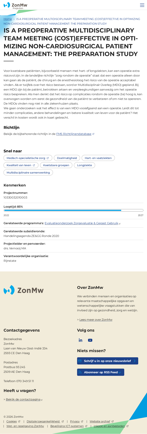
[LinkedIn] (80, 340)
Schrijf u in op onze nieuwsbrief (107, 361)
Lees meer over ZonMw (95, 319)
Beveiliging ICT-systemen (67, 426)
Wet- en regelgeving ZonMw (25, 426)
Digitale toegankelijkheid (43, 421)
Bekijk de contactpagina (23, 399)
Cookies (11, 421)
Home (8, 19)
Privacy (75, 421)
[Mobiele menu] (142, 5)
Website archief (100, 421)
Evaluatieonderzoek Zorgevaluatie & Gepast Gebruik (81, 223)
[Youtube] (90, 340)
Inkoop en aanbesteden (109, 426)
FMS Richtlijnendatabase (73, 134)
